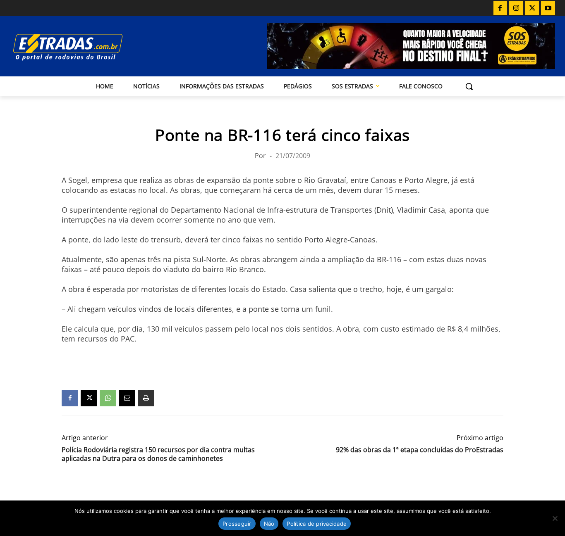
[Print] (146, 398)
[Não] (555, 518)
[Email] (127, 398)
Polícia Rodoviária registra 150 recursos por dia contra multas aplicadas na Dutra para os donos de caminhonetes (158, 454)
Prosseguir (237, 523)
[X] (532, 8)
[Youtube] (548, 8)
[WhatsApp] (108, 398)
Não (269, 523)
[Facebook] (500, 8)
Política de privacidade (317, 523)
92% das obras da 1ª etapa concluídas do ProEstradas (419, 450)
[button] (469, 86)
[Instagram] (516, 8)
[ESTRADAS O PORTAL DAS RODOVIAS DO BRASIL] (91, 46)
